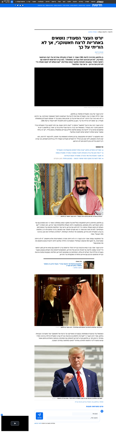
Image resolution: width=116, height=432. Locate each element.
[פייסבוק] (15, 5)
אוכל (59, 1)
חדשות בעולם (58, 5)
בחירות (81, 1)
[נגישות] (2, 2)
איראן (84, 402)
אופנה (34, 1)
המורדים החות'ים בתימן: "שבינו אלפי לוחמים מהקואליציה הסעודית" (78, 150)
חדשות (93, 1)
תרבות (75, 1)
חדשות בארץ (73, 5)
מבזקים (88, 5)
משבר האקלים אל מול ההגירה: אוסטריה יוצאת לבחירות (82, 156)
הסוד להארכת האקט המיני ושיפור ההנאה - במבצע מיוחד (82, 158)
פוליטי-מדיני (66, 5)
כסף (64, 1)
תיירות (47, 1)
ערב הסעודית (90, 402)
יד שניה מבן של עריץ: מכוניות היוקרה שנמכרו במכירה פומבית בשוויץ (78, 153)
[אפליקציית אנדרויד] (23, 5)
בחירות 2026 (49, 5)
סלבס (69, 1)
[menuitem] (92, 2)
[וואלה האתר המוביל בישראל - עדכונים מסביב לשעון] (100, 2)
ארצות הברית (78, 402)
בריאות (54, 1)
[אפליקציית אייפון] (20, 5)
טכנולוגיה (41, 1)
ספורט (87, 1)
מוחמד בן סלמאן (98, 402)
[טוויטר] (18, 5)
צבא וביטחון (82, 5)
